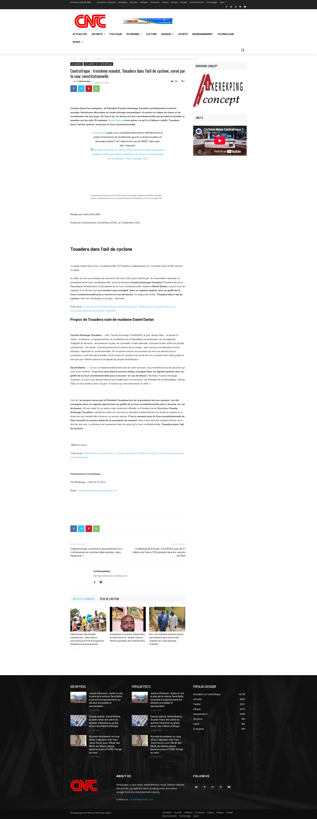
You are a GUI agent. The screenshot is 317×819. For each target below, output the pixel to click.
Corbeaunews (83, 81)
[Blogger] (196, 787)
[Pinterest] (89, 88)
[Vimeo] (240, 7)
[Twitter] (236, 7)
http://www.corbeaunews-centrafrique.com (110, 576)
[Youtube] (245, 7)
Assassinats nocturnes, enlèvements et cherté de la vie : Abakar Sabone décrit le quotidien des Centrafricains (127, 637)
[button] (243, 50)
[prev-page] (72, 651)
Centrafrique (99, 132)
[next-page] (78, 651)
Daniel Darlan (115, 120)
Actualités (84, 58)
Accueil (73, 58)
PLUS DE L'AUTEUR (109, 599)
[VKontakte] (229, 787)
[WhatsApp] (96, 88)
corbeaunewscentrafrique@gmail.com (97, 490)
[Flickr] (212, 787)
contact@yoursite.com (141, 799)
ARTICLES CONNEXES (84, 599)
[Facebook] (226, 7)
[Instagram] (231, 7)
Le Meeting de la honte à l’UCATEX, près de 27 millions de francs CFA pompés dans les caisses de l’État (158, 552)
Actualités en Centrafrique (104, 58)
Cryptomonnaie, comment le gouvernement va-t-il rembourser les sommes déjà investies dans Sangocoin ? (96, 552)
